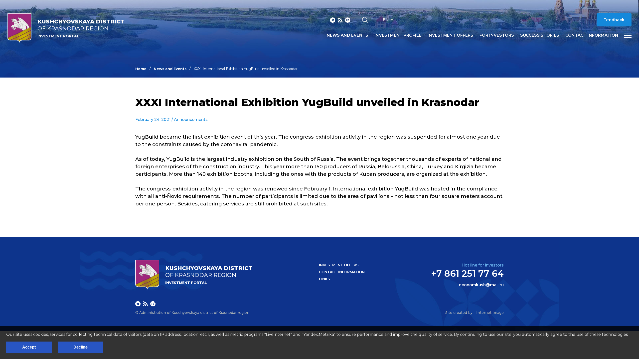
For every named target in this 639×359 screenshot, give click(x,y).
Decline (80, 347)
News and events (347, 35)
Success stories (539, 35)
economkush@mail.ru (481, 285)
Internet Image (490, 312)
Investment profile (397, 35)
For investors (496, 35)
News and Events (170, 69)
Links (324, 279)
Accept (29, 347)
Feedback (614, 19)
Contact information (591, 35)
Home (141, 69)
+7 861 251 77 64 (467, 273)
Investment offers (450, 35)
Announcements (191, 119)
